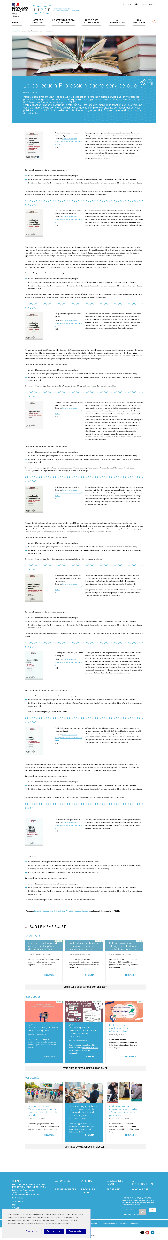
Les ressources (139, 21)
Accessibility (136, 4)
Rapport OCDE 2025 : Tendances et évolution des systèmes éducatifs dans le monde (42, 1111)
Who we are (127, 5)
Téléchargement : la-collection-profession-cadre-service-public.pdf (150, 82)
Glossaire (113, 1189)
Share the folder (142, 82)
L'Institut (17, 22)
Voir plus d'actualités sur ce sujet (85, 1147)
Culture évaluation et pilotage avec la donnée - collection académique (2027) (123, 947)
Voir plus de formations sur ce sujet (85, 987)
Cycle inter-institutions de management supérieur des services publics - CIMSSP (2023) (43, 947)
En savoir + (49, 975)
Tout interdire (54, 1231)
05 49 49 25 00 (17, 1198)
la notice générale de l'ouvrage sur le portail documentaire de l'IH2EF (68, 141)
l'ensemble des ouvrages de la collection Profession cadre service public (62, 911)
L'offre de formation (37, 21)
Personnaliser (32, 1231)
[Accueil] (20, 10)
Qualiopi (16, 1208)
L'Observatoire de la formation (63, 21)
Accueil (15, 31)
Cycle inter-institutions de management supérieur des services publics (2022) (84, 947)
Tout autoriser (76, 1231)
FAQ (13, 1205)
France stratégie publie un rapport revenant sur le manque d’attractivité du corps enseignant (83, 1111)
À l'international (117, 21)
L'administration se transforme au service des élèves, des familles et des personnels (123, 1111)
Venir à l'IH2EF (18, 1201)
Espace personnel (148, 5)
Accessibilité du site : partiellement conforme (120, 1224)
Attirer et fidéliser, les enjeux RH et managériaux (43, 1029)
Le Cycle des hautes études (91, 21)
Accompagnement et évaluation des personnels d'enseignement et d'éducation (83, 1032)
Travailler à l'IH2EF (89, 1191)
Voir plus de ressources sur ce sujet (85, 1068)
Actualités (62, 1180)
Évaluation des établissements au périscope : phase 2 (119, 1028)
